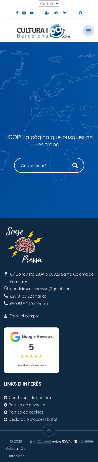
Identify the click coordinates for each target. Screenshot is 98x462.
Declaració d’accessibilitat (33, 419)
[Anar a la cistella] (65, 12)
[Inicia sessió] (47, 12)
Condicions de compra (30, 397)
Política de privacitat (28, 404)
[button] (80, 12)
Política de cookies (26, 412)
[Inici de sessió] (56, 12)
